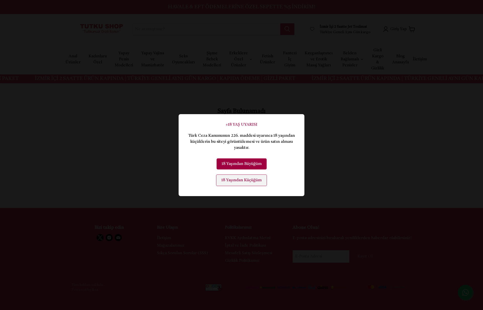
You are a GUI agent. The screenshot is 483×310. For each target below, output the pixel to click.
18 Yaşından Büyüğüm (242, 164)
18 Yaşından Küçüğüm (241, 180)
